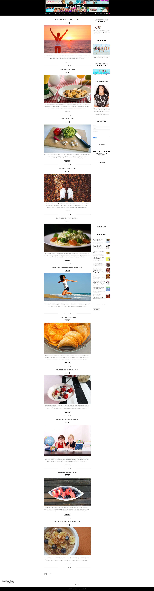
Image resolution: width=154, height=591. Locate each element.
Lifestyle (75, 13)
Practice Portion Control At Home (67, 218)
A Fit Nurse (73, 588)
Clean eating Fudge (97, 263)
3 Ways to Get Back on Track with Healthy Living (67, 267)
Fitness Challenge (82, 13)
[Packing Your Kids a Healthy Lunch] (67, 440)
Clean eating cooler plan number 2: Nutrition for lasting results (98, 288)
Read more (67, 62)
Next (50, 573)
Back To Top (82, 588)
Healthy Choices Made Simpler (67, 472)
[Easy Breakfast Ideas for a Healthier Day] (67, 541)
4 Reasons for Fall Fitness (67, 168)
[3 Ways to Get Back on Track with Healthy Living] (67, 287)
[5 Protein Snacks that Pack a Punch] (67, 389)
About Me (51, 13)
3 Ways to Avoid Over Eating (67, 317)
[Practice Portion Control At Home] (67, 238)
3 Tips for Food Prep (67, 119)
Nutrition (69, 13)
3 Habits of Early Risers (67, 69)
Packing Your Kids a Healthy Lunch (67, 419)
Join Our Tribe (57, 13)
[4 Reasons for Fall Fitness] (67, 188)
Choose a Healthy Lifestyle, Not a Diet (67, 20)
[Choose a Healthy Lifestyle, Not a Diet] (67, 39)
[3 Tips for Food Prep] (67, 139)
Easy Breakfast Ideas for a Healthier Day (67, 521)
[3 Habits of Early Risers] (67, 89)
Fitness (64, 13)
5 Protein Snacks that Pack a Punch (67, 370)
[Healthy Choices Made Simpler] (67, 492)
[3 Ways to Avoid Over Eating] (67, 338)
